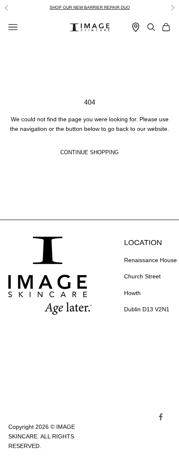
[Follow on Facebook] (161, 417)
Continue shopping (89, 152)
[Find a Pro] (135, 27)
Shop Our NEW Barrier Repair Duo (90, 7)
